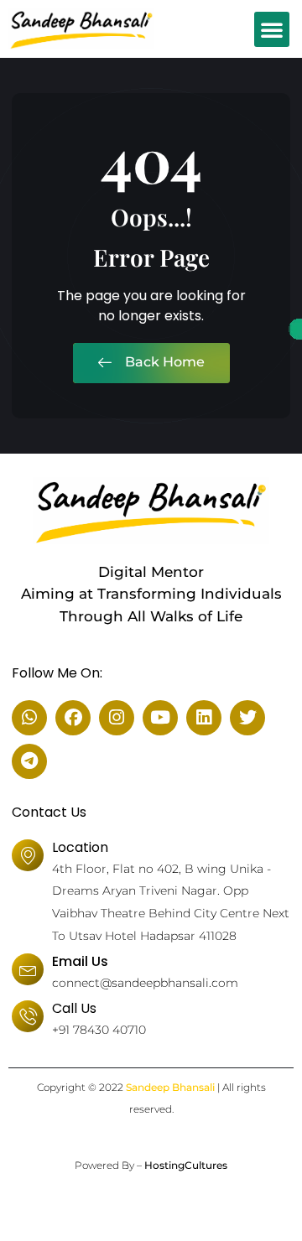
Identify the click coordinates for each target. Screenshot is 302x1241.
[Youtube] (160, 717)
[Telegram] (29, 761)
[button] (271, 29)
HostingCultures (185, 1165)
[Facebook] (73, 717)
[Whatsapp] (29, 717)
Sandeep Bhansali (170, 1087)
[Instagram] (116, 717)
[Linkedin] (203, 717)
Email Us (80, 961)
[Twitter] (247, 717)
